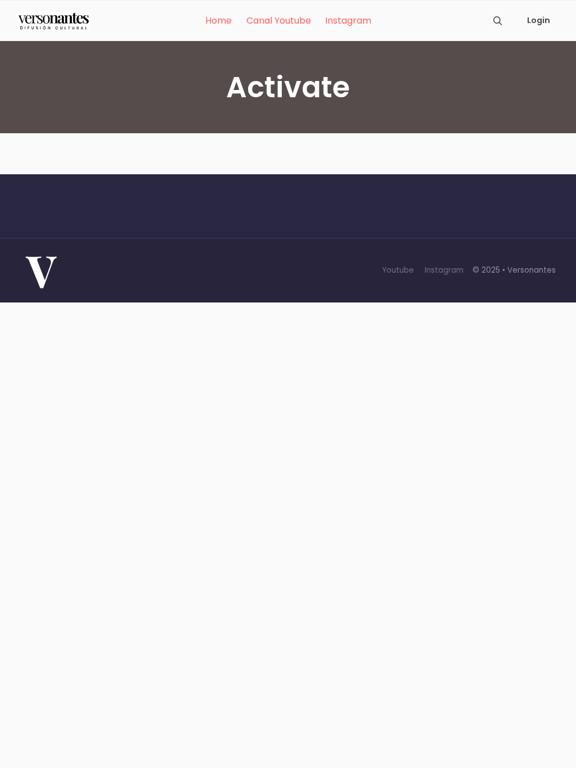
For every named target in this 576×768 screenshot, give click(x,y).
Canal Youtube (278, 20)
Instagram (348, 20)
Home (218, 20)
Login (538, 20)
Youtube (398, 270)
